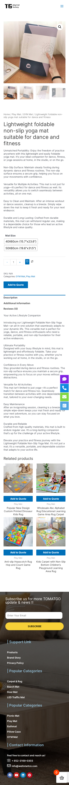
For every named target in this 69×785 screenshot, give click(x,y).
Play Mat (16, 114)
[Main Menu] (62, 6)
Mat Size (10, 235)
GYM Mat (28, 114)
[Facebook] (10, 775)
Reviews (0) (11, 308)
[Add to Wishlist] (27, 261)
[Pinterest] (29, 775)
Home (7, 114)
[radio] (21, 241)
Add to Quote (16, 284)
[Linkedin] (23, 775)
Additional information (17, 303)
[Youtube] (16, 775)
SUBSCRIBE (34, 626)
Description (11, 297)
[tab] (34, 297)
